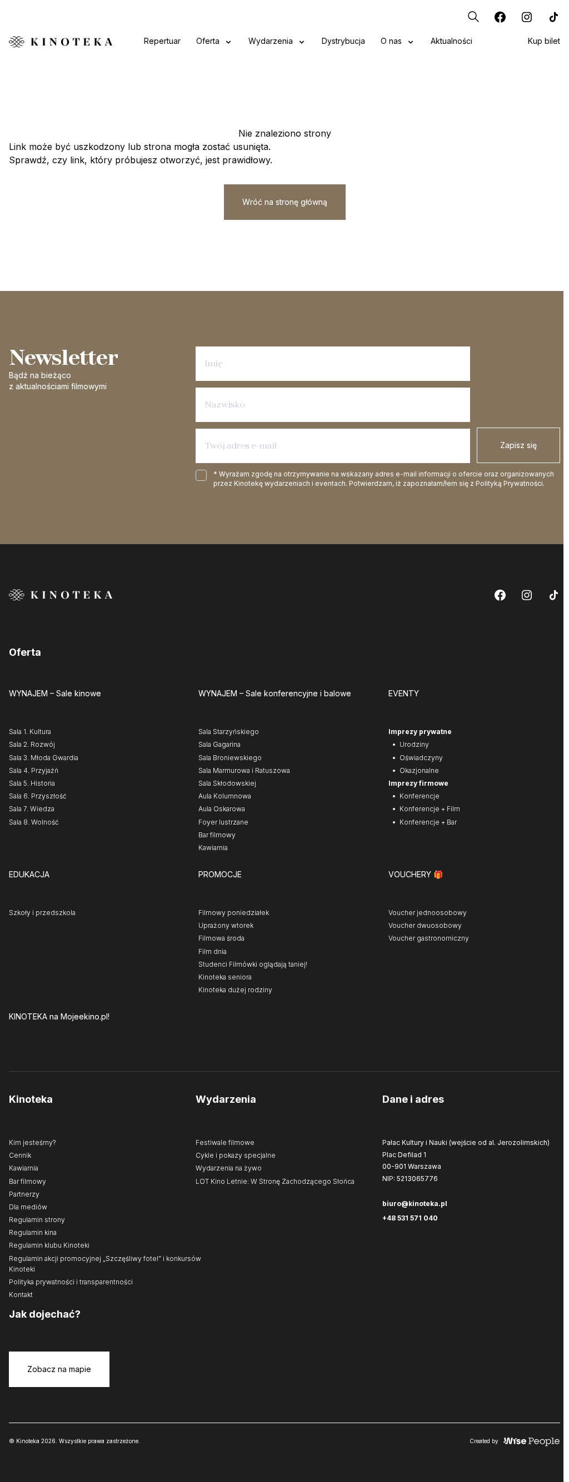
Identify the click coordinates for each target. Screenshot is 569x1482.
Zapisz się (518, 445)
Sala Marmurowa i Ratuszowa (244, 770)
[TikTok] (553, 16)
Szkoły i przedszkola (42, 912)
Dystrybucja (343, 41)
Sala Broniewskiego (230, 757)
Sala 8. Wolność (34, 822)
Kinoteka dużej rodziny (235, 990)
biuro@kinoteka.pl (414, 1203)
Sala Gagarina (219, 744)
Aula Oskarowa (221, 809)
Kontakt (21, 1294)
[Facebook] (500, 16)
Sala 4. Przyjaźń (33, 770)
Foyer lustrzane (223, 822)
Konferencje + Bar (428, 822)
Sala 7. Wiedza (31, 809)
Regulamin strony (37, 1219)
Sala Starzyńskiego (228, 731)
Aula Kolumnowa (224, 796)
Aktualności (451, 41)
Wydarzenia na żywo (229, 1168)
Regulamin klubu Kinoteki (49, 1245)
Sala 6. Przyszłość (38, 796)
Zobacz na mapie (59, 1369)
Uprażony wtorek (225, 925)
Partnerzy (24, 1194)
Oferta (207, 41)
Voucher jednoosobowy (427, 912)
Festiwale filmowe (225, 1142)
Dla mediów (28, 1207)
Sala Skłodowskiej (227, 783)
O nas (391, 41)
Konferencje (420, 796)
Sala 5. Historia (32, 783)
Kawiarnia (213, 847)
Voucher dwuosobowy (425, 925)
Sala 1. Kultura (30, 731)
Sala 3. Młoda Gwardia (43, 757)
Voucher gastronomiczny (428, 938)
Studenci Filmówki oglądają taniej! (252, 964)
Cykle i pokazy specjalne (236, 1155)
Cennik (20, 1155)
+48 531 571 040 (410, 1218)
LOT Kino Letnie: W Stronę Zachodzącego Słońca (275, 1181)
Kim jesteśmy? (32, 1142)
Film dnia (212, 951)
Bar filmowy (217, 835)
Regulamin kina (33, 1232)
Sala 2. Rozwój (32, 744)
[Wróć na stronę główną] (61, 42)
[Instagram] (526, 16)
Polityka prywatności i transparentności (71, 1282)
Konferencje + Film (430, 809)
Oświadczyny (421, 757)
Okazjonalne (419, 770)
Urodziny (414, 744)
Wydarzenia (270, 41)
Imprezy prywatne (420, 731)
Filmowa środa (221, 938)
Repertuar (162, 41)
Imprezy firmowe (418, 783)
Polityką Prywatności (509, 483)
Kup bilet (544, 41)
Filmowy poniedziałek (233, 912)
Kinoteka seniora (225, 977)
